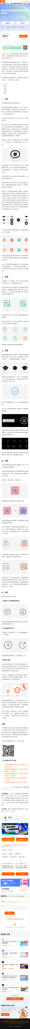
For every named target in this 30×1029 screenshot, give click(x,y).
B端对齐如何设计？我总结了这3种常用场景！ (10, 942)
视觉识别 (14, 856)
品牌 (9, 27)
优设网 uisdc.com (7, 1005)
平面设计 (10, 991)
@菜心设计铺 (5, 54)
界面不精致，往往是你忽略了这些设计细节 (10, 953)
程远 (13, 16)
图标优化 (16, 27)
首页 (2, 6)
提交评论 (10, 913)
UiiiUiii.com (12, 793)
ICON (4, 27)
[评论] (16, 907)
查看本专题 (23, 36)
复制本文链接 (6, 845)
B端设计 (10, 945)
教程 (27, 953)
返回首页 (5, 1014)
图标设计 (23, 27)
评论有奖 (12, 18)
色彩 (27, 987)
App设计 (10, 957)
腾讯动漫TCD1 (22, 16)
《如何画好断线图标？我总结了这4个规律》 (15, 782)
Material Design (12, 980)
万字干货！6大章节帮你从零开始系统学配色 (10, 988)
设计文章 (6, 6)
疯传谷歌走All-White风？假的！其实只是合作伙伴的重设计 (10, 976)
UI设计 (26, 941)
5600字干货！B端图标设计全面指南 (10, 965)
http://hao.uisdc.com (10, 811)
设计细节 (22, 856)
